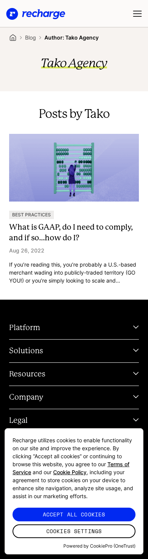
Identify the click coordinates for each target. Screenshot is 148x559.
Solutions (26, 351)
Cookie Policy (70, 472)
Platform (24, 328)
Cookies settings (74, 531)
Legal (18, 420)
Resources (27, 374)
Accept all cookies (74, 514)
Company (26, 397)
